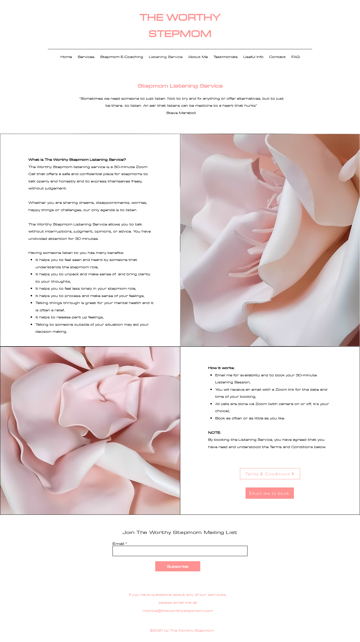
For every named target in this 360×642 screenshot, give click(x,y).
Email (118, 543)
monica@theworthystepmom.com (178, 610)
